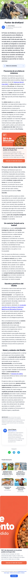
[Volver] (2, 2)
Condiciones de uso (22, 571)
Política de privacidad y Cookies (17, 572)
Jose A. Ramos (11, 25)
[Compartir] (25, 2)
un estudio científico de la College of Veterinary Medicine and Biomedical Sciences (14, 307)
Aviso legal (6, 572)
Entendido (14, 575)
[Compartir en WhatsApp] (9, 452)
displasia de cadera (17, 373)
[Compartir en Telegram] (14, 452)
